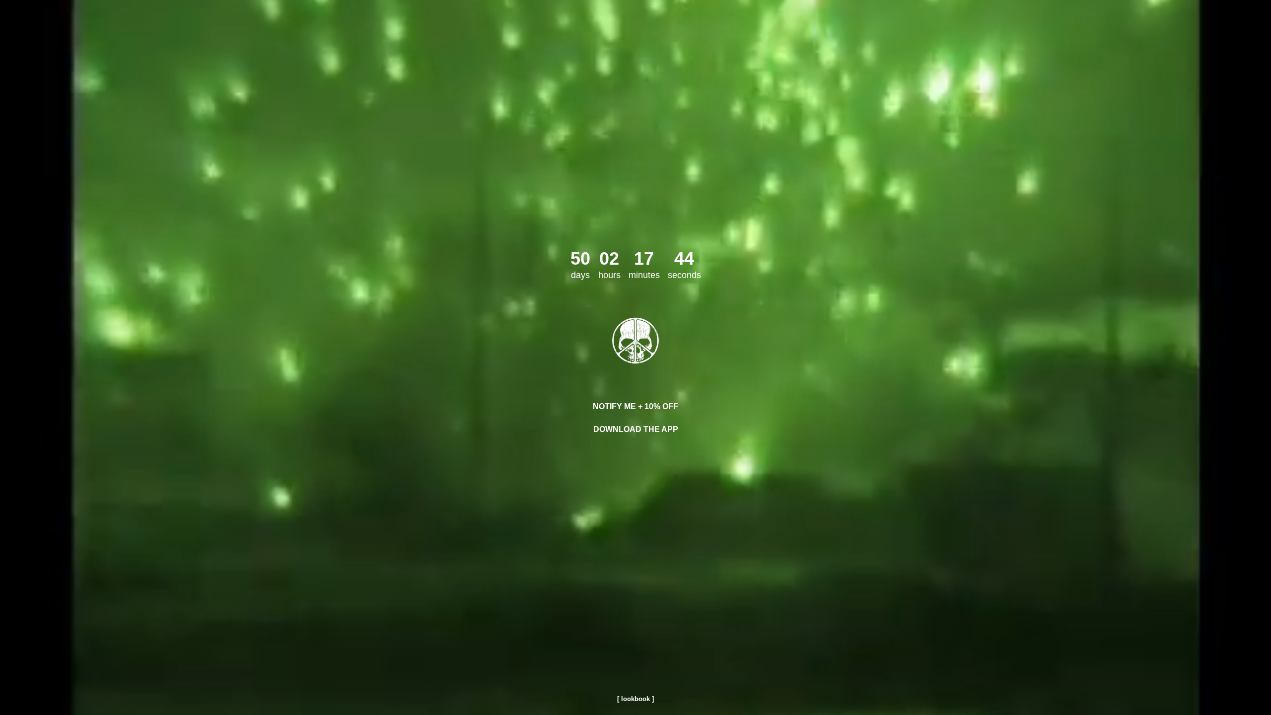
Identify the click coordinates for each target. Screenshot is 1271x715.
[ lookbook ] (635, 699)
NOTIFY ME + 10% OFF (635, 406)
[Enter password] (635, 340)
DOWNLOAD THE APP (635, 429)
